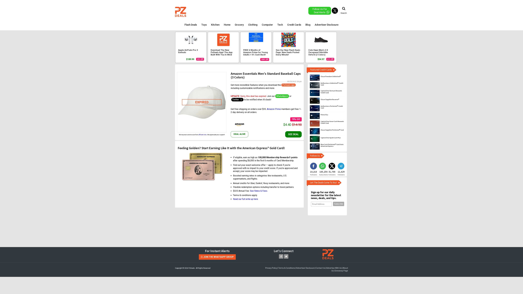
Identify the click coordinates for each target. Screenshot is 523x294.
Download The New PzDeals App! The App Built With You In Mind (221, 52)
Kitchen (215, 24)
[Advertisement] (250, 11)
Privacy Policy (271, 268)
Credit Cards (294, 24)
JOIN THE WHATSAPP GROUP (218, 257)
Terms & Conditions (286, 268)
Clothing (252, 24)
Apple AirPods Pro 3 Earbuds (188, 51)
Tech (280, 24)
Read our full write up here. (245, 199)
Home (227, 24)
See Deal (293, 134)
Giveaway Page (341, 271)
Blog (307, 24)
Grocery (239, 24)
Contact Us (320, 268)
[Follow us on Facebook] (281, 256)
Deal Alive (239, 134)
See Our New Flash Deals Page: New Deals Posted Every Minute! (288, 52)
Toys (204, 24)
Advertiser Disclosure (326, 24)
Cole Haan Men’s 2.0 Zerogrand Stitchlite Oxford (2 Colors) (318, 52)
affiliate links (202, 134)
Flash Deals (191, 24)
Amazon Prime (274, 109)
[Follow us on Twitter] (286, 256)
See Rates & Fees (258, 191)
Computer (267, 24)
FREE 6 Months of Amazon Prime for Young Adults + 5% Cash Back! (255, 52)
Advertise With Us (333, 268)
